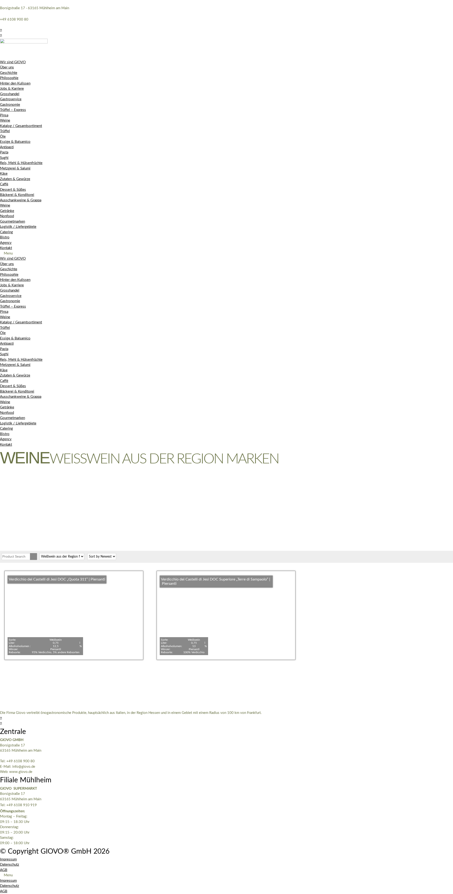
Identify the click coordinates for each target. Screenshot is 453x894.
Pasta (4, 152)
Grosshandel (9, 94)
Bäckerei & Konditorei (17, 195)
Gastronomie (10, 104)
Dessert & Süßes (13, 189)
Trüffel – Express (13, 110)
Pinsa (4, 115)
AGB (3, 870)
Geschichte (8, 73)
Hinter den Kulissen (15, 83)
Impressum (8, 859)
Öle (3, 136)
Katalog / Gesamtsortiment (21, 126)
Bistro (4, 237)
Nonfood (7, 216)
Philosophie (9, 78)
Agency (6, 243)
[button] (1, 30)
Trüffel (5, 131)
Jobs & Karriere (12, 88)
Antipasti (7, 147)
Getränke (7, 211)
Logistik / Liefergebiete (18, 227)
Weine (5, 120)
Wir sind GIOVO (13, 62)
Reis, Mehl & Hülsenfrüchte (21, 163)
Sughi (4, 158)
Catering (6, 232)
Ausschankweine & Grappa (20, 200)
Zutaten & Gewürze (15, 179)
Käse (4, 173)
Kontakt (6, 248)
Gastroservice (10, 99)
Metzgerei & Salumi (15, 168)
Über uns (7, 67)
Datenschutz (9, 864)
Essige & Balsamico (15, 142)
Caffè (4, 184)
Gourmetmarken (12, 221)
